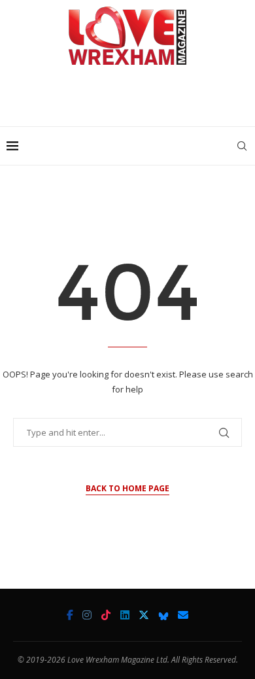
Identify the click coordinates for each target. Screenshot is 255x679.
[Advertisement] (131, 100)
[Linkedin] (124, 614)
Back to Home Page (127, 488)
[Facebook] (70, 614)
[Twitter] (144, 614)
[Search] (241, 146)
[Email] (183, 614)
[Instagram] (87, 614)
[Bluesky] (163, 614)
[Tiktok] (106, 614)
